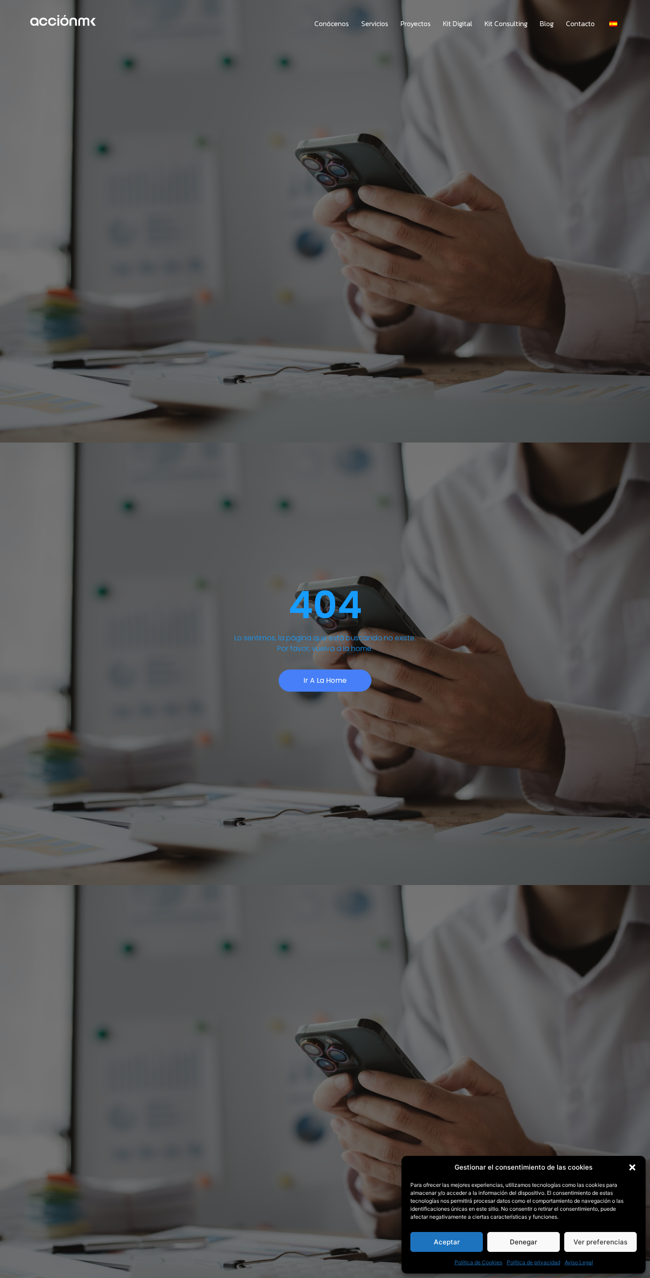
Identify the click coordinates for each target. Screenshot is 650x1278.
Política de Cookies (478, 1262)
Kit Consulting (506, 23)
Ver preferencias (600, 1242)
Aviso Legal (579, 1262)
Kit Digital (457, 23)
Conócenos (331, 23)
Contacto (580, 23)
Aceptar (447, 1242)
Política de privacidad (533, 1262)
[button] (632, 1167)
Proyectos (416, 23)
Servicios (374, 23)
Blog (547, 23)
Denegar (523, 1242)
